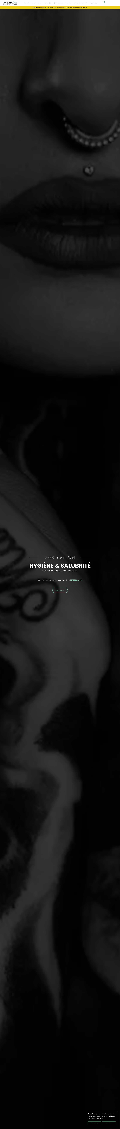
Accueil (26, 3)
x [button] (117, 1111)
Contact (68, 3)
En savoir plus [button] (98, 1118)
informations (58, 3)
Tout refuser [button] (94, 1123)
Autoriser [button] (109, 1123)
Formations (35, 3)
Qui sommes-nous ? (80, 3)
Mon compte (94, 3)
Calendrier (48, 3)
